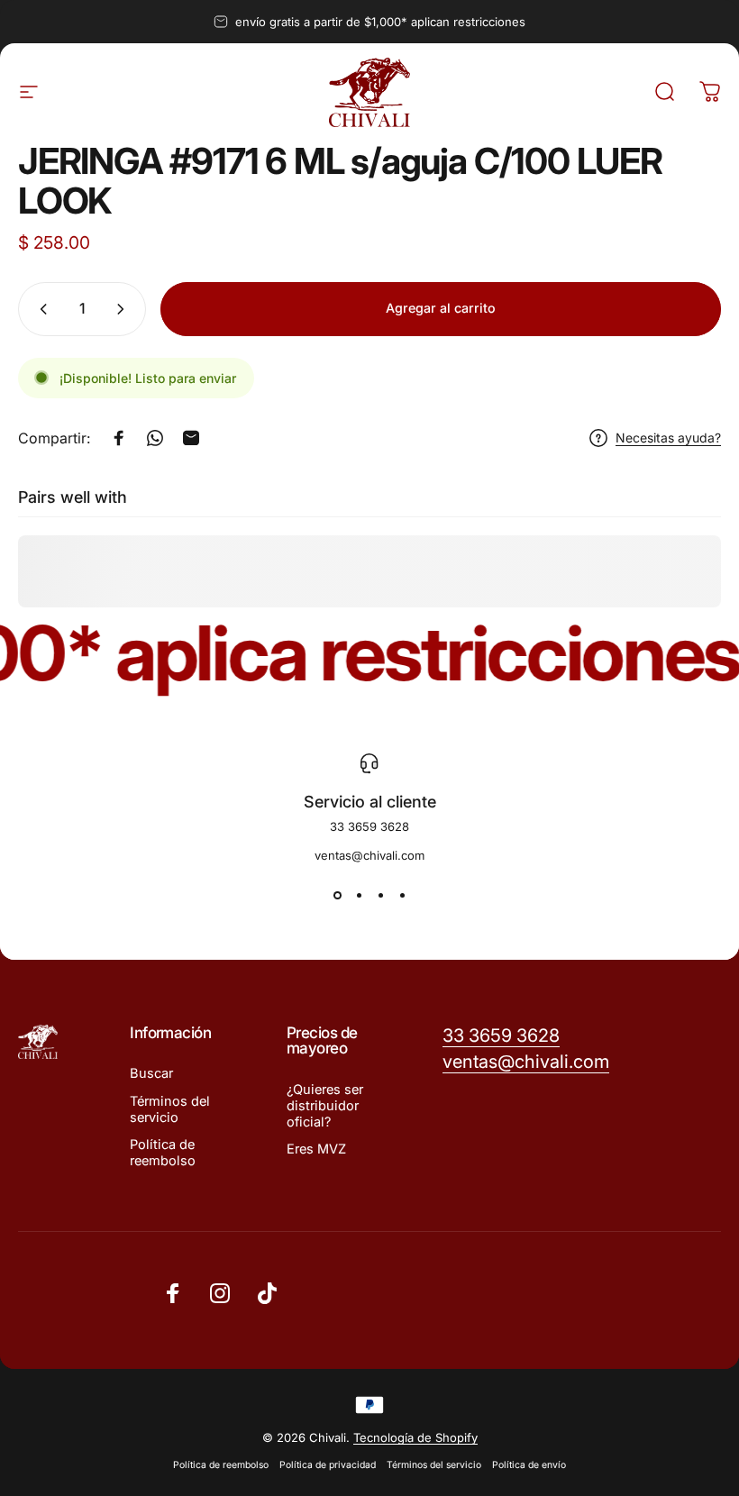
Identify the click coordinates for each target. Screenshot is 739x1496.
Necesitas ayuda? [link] (668, 437)
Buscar (151, 1073)
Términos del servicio (170, 1109)
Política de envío (529, 1465)
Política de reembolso (163, 1152)
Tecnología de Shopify (415, 1437)
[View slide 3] (380, 895)
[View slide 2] (359, 895)
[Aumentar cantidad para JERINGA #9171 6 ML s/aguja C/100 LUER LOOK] (124, 309)
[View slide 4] (402, 895)
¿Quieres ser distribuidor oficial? (325, 1105)
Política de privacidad (327, 1465)
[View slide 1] (337, 895)
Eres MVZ (316, 1149)
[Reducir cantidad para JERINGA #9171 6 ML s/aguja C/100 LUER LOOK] (39, 309)
